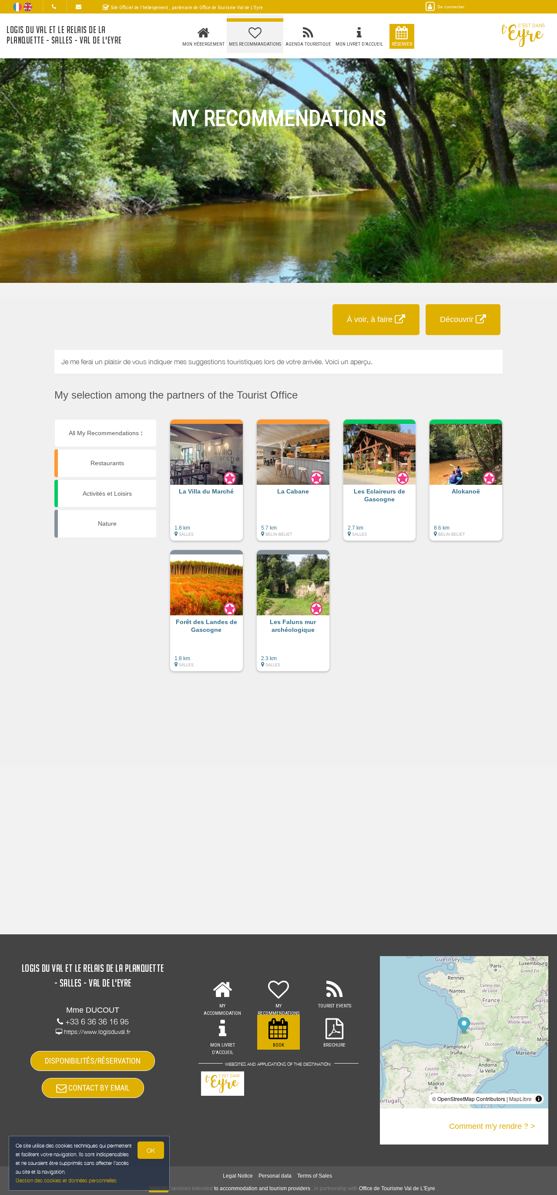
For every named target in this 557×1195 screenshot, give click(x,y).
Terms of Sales (314, 1176)
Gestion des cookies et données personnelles (66, 1180)
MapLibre (520, 1098)
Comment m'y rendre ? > (492, 1126)
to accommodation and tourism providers (262, 1188)
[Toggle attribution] (539, 1099)
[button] (206, 484)
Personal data (275, 1176)
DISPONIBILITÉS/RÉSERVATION (93, 1060)
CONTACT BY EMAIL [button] (98, 1087)
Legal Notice (238, 1176)
